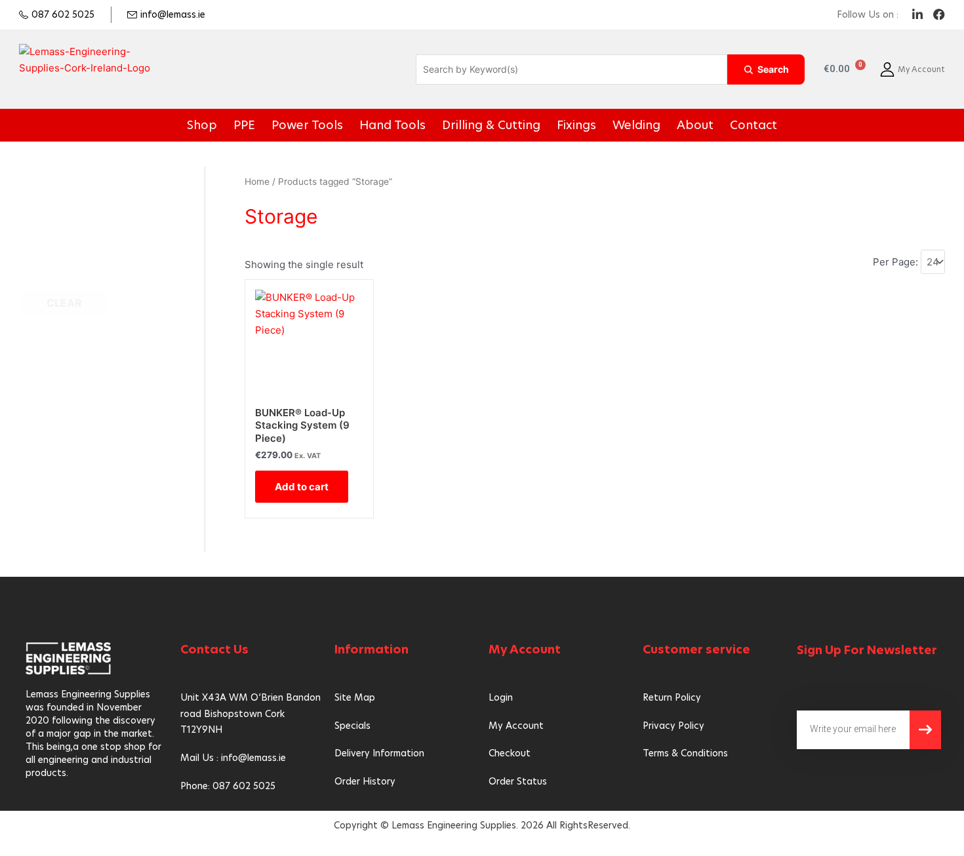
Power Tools (341, 125)
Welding (607, 125)
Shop (252, 125)
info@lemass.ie (172, 14)
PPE (288, 125)
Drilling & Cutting (489, 125)
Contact (704, 125)
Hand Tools (410, 125)
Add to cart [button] (302, 486)
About (655, 125)
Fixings (558, 125)
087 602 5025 (62, 14)
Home (257, 181)
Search (773, 69)
